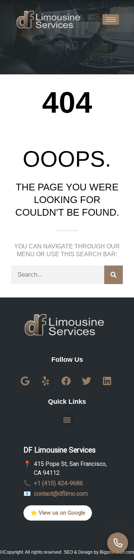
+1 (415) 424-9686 (58, 483)
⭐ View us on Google (57, 512)
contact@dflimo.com (61, 493)
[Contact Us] (117, 542)
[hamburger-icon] (110, 19)
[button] (67, 419)
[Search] (113, 274)
